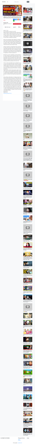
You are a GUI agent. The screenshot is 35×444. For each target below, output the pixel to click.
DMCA (19, 439)
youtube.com (20, 442)
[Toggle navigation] (7, 2)
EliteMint (4, 1)
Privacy (19, 440)
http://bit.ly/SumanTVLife (7, 93)
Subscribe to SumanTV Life (17, 23)
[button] (28, 2)
